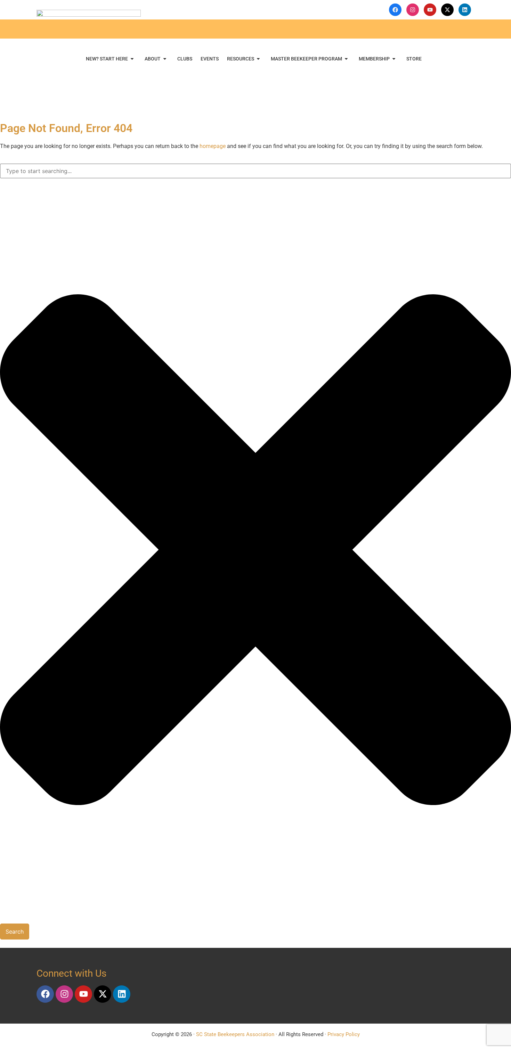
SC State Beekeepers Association (235, 1034)
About (153, 58)
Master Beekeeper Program (306, 58)
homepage (213, 146)
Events (210, 58)
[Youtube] (83, 994)
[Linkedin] (121, 994)
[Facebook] (45, 994)
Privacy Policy (343, 1034)
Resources (240, 58)
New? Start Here (107, 58)
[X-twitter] (102, 994)
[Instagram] (64, 994)
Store (414, 58)
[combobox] (255, 171)
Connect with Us (71, 973)
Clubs (184, 58)
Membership (374, 58)
